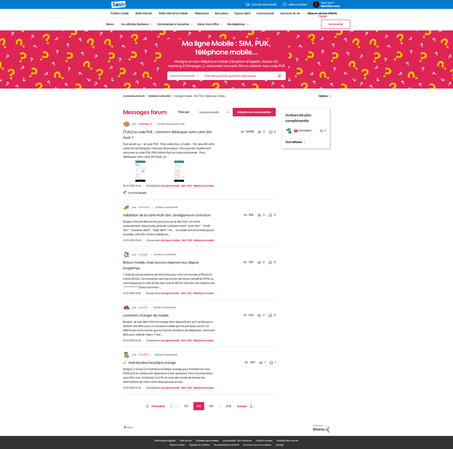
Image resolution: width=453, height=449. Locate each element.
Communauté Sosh (134, 96)
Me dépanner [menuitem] (236, 24)
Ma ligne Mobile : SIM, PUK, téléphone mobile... (188, 185)
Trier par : (184, 112)
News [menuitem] (110, 24)
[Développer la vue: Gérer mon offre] (221, 24)
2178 (228, 406)
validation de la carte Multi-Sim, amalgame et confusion (167, 215)
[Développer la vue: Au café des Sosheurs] (151, 24)
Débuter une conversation (254, 112)
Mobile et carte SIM (159, 96)
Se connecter (336, 24)
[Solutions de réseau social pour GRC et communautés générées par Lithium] (321, 428)
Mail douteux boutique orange (152, 362)
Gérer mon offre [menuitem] (208, 24)
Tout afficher (293, 142)
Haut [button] (130, 427)
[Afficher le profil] (126, 124)
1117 (186, 406)
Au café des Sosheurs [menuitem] (135, 24)
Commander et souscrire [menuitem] (173, 24)
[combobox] (243, 76)
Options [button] (323, 96)
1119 (211, 406)
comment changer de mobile (146, 315)
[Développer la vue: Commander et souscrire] (191, 24)
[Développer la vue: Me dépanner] (248, 24)
